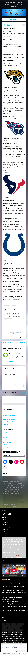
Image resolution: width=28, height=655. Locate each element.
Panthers (11, 493)
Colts (4, 333)
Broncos (16, 481)
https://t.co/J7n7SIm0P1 (10, 552)
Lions (5, 491)
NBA (12, 491)
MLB (9, 491)
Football (15, 332)
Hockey (5, 440)
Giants (12, 489)
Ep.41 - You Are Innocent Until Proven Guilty (13, 610)
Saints (10, 500)
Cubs (5, 487)
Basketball (6, 435)
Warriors (6, 504)
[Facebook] (5, 462)
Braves (11, 481)
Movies (5, 444)
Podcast (12, 495)
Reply (11, 362)
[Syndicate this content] (2, 580)
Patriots (17, 493)
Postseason (18, 495)
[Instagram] (16, 462)
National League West (9, 419)
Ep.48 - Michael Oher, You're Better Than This (14, 590)
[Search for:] (14, 404)
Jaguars (11, 333)
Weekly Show (7, 506)
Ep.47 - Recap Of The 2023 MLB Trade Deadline (14, 592)
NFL (14, 333)
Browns (6, 483)
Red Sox (6, 500)
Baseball (5, 432)
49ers (5, 477)
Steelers (6, 502)
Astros (10, 477)
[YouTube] (22, 462)
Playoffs (6, 495)
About (3, 617)
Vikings (21, 502)
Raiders (6, 497)
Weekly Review (13, 504)
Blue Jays (6, 481)
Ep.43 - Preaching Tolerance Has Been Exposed (14, 604)
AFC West (21, 342)
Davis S (11, 353)
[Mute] (22, 576)
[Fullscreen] (24, 576)
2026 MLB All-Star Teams (9, 413)
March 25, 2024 (17, 557)
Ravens (20, 497)
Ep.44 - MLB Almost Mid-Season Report (12, 601)
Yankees (14, 506)
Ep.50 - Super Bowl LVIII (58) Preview (11, 584)
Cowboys (21, 485)
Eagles (15, 487)
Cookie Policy (8, 649)
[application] (14, 570)
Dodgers (9, 487)
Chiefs (11, 485)
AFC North (7, 342)
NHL (18, 491)
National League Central (9, 422)
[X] (11, 462)
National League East (8, 424)
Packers (6, 493)
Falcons (20, 487)
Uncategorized (7, 447)
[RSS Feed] (5, 467)
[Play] (3, 576)
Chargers (6, 485)
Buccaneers (12, 483)
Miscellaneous (7, 442)
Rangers (15, 497)
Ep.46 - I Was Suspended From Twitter (12, 595)
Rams (10, 497)
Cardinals (19, 483)
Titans (20, 333)
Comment (19, 385)
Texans (17, 333)
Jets (21, 489)
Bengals (13, 479)
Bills (18, 479)
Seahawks (16, 500)
